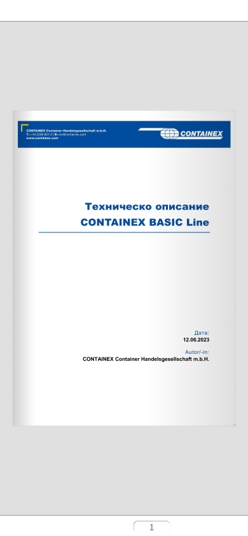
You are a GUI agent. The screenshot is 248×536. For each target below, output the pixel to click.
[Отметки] (35, 10)
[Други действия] (56, 11)
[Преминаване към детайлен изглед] (52, 527)
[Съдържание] (13, 10)
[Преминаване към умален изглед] (33, 527)
